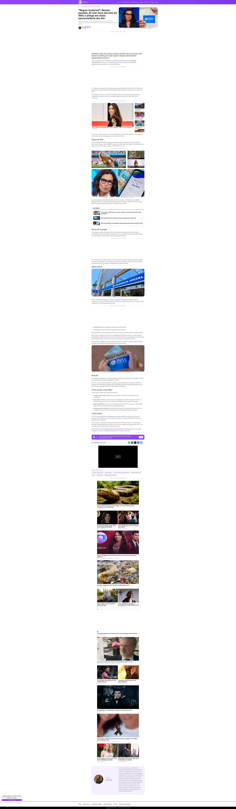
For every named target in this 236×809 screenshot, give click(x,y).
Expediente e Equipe (97, 804)
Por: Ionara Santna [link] (86, 26)
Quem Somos (86, 804)
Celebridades (134, 2)
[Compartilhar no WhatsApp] (129, 442)
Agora (141, 2)
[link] (98, 779)
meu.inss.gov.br (116, 395)
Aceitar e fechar (12, 800)
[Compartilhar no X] (135, 442)
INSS (156, 2)
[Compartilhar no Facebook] (132, 442)
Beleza (152, 2)
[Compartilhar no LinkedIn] (138, 442)
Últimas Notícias (125, 2)
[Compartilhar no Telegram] (141, 442)
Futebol (146, 2)
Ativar (141, 437)
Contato (115, 804)
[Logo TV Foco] (83, 2)
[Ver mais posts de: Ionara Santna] (79, 27)
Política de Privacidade (124, 804)
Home (117, 2)
